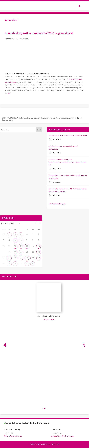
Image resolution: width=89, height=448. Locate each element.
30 (21, 234)
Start (39, 129)
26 (15, 257)
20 (21, 252)
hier (9, 93)
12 (15, 246)
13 (21, 246)
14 (27, 246)
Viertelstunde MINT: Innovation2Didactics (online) (68, 135)
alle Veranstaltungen (57, 204)
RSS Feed (55, 444)
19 (15, 252)
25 (9, 257)
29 (15, 234)
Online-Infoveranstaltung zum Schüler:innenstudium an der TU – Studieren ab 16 (67, 162)
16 (39, 246)
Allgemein (9, 38)
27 (21, 257)
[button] (5, 345)
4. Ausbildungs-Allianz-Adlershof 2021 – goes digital (39, 33)
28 (9, 234)
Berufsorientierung (20, 38)
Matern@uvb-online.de (13, 436)
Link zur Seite (45, 319)
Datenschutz (45, 444)
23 (39, 252)
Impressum (34, 444)
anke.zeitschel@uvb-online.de (62, 436)
